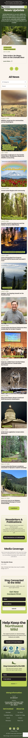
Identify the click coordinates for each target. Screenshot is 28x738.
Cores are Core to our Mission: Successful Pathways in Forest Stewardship (10, 502)
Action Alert (7, 47)
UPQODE (22, 735)
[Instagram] (10, 728)
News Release (7, 356)
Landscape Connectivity (9, 147)
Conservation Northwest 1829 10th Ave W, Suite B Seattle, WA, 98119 (14, 703)
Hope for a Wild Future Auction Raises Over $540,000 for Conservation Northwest (13, 363)
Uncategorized (7, 287)
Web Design (6, 735)
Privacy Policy (14, 731)
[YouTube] (18, 728)
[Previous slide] (11, 69)
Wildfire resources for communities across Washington (12, 121)
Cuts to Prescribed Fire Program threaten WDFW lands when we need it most (13, 259)
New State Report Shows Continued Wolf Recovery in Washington (12, 398)
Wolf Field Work (7, 392)
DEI (4, 185)
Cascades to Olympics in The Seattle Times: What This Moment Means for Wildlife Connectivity (12, 156)
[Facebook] (14, 728)
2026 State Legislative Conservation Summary (12, 432)
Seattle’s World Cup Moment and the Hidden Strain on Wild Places (12, 224)
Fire (13, 114)
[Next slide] (16, 69)
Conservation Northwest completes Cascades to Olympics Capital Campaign (14, 467)
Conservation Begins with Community (13, 190)
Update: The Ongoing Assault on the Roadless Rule (12, 294)
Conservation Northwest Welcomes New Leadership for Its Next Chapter (14, 328)
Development (15, 735)
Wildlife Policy (20, 252)
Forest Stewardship (9, 49)
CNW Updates (6, 114)
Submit (14, 608)
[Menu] (25, 7)
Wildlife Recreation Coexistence (12, 217)
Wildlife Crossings (8, 149)
